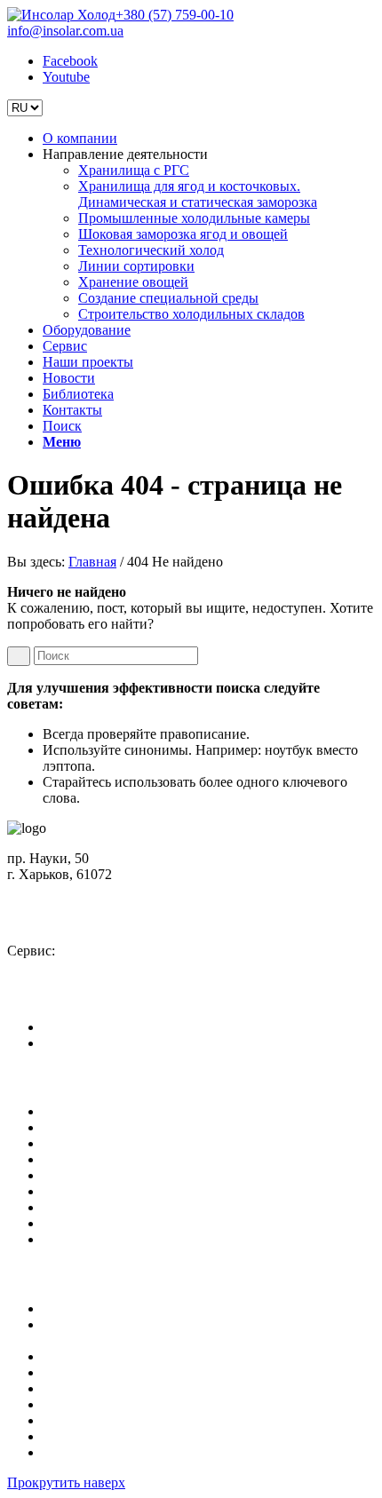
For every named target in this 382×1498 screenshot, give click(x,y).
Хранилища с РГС (98, 1308)
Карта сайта (79, 1239)
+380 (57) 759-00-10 (174, 14)
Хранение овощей (98, 1420)
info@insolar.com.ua (65, 30)
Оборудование (87, 1143)
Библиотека (78, 1207)
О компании (80, 1111)
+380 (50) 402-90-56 (82, 920)
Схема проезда (64, 890)
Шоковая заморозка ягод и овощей (147, 1372)
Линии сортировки (101, 1404)
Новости (69, 1191)
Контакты (72, 1223)
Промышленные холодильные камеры (159, 1356)
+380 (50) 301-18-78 (82, 966)
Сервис (65, 1159)
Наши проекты (88, 1175)
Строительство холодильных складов (156, 1452)
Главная (92, 561)
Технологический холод (115, 1388)
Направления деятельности (125, 1127)
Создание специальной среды (133, 1436)
